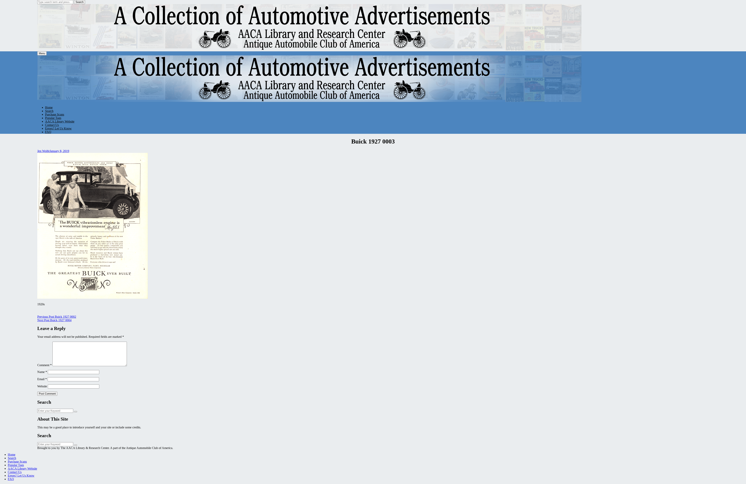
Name (42, 372)
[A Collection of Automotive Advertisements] (309, 49)
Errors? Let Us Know (58, 128)
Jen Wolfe (43, 151)
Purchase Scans (54, 114)
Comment (44, 365)
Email (42, 379)
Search (80, 2)
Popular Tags (53, 118)
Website (42, 386)
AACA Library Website (59, 121)
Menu (42, 53)
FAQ (48, 132)
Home (49, 107)
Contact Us (52, 125)
